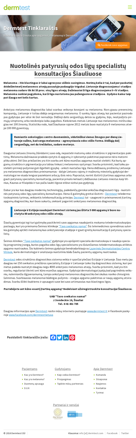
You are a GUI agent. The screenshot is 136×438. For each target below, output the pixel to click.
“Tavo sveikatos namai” (37, 241)
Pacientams (29, 369)
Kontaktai (101, 388)
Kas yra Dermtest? (34, 374)
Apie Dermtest (103, 369)
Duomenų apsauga (34, 383)
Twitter (125, 433)
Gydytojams (63, 369)
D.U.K (27, 388)
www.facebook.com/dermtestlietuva (31, 315)
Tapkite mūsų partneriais (70, 383)
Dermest (79, 197)
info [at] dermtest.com (91, 433)
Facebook (112, 433)
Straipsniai (101, 379)
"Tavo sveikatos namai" (73, 226)
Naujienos (101, 383)
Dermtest (111, 193)
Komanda (101, 374)
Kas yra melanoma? (34, 379)
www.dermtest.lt (97, 311)
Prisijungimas (64, 379)
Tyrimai (100, 392)
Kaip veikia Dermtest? (68, 374)
